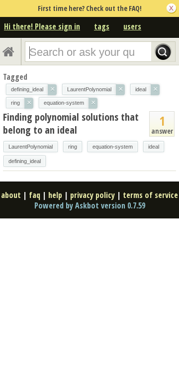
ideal (153, 147)
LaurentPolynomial (30, 147)
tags (101, 26)
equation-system (112, 147)
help (55, 195)
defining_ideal (24, 161)
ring (72, 147)
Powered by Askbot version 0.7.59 (89, 205)
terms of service (150, 195)
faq (34, 195)
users (132, 26)
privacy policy (92, 195)
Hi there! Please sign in (42, 26)
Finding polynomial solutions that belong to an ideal (71, 123)
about (11, 195)
